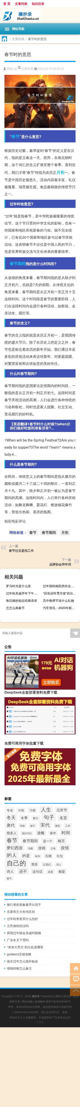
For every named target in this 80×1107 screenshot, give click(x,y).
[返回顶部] (75, 990)
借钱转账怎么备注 (19, 968)
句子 (49, 817)
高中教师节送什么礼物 (58, 600)
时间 (66, 832)
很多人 (12, 832)
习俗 (32, 810)
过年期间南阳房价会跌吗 (60, 586)
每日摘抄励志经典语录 (21, 600)
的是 (26, 855)
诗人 (10, 871)
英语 (34, 864)
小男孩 (40, 1022)
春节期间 (18, 263)
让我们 (47, 864)
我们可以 (27, 833)
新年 (53, 833)
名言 (63, 817)
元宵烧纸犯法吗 (18, 925)
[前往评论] (75, 979)
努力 (35, 818)
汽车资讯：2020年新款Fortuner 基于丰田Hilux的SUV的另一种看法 (61, 608)
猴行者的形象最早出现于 (24, 904)
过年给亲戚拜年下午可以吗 (24, 593)
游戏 (41, 847)
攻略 (41, 832)
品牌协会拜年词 (60, 564)
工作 (67, 825)
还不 (23, 871)
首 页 (6, 3)
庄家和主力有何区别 (21, 911)
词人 (58, 864)
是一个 (47, 841)
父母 (53, 848)
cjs (15, 68)
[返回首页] (75, 968)
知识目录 (38, 3)
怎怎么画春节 (15, 608)
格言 (61, 840)
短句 (37, 856)
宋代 (45, 824)
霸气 (9, 878)
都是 (61, 871)
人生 (46, 809)
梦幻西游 (15, 847)
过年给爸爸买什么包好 (22, 918)
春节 (16, 136)
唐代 (11, 825)
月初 (60, 172)
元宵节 (61, 809)
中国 (21, 810)
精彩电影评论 (15, 521)
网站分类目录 (64, 996)
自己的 (16, 862)
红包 (60, 856)
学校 (22, 825)
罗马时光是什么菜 (18, 586)
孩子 (32, 825)
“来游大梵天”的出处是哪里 (25, 947)
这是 (50, 872)
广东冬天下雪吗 (18, 940)
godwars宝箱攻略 (19, 954)
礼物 (48, 855)
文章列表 (21, 3)
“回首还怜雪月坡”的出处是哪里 (61, 593)
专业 (10, 810)
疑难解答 (40, 1001)
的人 (12, 855)
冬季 (24, 817)
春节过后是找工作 (21, 550)
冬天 (11, 817)
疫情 (65, 847)
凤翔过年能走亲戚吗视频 (24, 933)
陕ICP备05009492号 (58, 1001)
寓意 (57, 825)
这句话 (37, 871)
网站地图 (27, 1001)
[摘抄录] (40, 15)
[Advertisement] (40, 1067)
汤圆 (30, 848)
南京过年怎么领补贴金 (22, 961)
